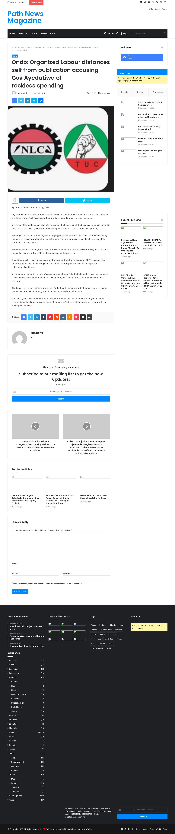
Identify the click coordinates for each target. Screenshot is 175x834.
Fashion (12, 677)
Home (12, 33)
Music (14, 779)
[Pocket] (76, 317)
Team (119, 639)
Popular (125, 92)
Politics (12, 736)
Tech (32, 33)
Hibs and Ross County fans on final (149, 128)
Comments (158, 92)
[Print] (89, 317)
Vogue (14, 711)
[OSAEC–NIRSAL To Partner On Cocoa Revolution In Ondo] (95, 484)
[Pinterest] (50, 317)
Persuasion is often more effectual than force (150, 115)
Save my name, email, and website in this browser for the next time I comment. (48, 584)
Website (66, 573)
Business (13, 660)
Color (121, 625)
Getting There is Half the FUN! (150, 140)
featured (118, 630)
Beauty (14, 682)
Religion (12, 741)
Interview (13, 720)
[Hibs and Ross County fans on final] (128, 130)
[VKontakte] (63, 317)
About (93, 625)
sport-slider (109, 639)
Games (16, 791)
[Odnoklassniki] (69, 317)
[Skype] (34, 100)
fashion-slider (106, 630)
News (23, 47)
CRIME (12, 665)
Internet (14, 770)
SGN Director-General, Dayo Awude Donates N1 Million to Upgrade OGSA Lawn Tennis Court (130, 282)
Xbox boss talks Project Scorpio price (150, 103)
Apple (14, 758)
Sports (12, 749)
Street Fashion (17, 703)
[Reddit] (56, 317)
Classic (113, 625)
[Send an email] (26, 93)
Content (94, 630)
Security (13, 745)
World (22, 33)
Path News (21, 93)
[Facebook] (14, 100)
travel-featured (97, 648)
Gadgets (15, 766)
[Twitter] (21, 100)
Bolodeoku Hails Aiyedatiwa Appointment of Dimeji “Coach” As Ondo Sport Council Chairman (60, 499)
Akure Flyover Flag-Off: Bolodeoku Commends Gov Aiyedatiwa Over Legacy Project (25, 499)
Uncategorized (15, 796)
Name (15, 563)
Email (15, 573)
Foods (16, 787)
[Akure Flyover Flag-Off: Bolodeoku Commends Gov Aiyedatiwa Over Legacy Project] (27, 484)
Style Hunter (16, 707)
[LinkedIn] (27, 100)
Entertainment (15, 673)
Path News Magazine (55, 829)
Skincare (15, 698)
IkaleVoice (88, 829)
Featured (13, 715)
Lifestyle (13, 728)
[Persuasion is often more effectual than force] (128, 118)
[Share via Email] (83, 317)
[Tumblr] (43, 317)
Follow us (135, 616)
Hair (13, 686)
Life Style (48, 33)
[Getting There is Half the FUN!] (128, 142)
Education (13, 669)
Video (11, 800)
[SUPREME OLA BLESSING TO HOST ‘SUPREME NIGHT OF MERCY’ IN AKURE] (54, 641)
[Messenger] (40, 100)
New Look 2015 (18, 694)
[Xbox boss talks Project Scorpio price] (128, 106)
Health (14, 690)
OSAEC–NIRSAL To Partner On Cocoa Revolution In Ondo (94, 496)
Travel (12, 774)
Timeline (102, 644)
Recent (140, 92)
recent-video (96, 639)
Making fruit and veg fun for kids (150, 152)
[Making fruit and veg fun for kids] (128, 155)
